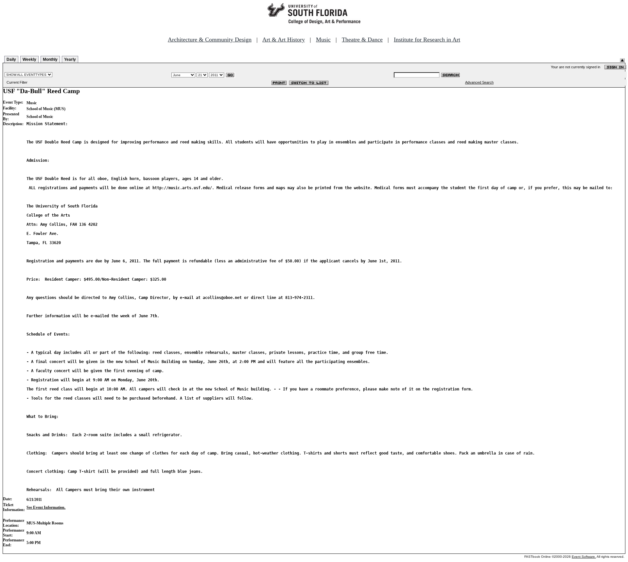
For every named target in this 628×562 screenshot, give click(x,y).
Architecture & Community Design (210, 39)
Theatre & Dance (362, 39)
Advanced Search (479, 82)
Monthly (50, 59)
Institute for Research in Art (427, 39)
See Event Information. (45, 507)
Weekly (29, 59)
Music (323, 39)
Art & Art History (283, 39)
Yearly (70, 59)
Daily (11, 59)
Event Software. (584, 556)
